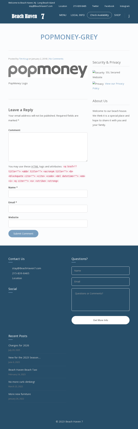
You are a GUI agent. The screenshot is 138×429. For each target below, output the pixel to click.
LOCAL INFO (78, 15)
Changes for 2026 (18, 345)
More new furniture (19, 394)
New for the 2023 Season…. (24, 357)
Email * (12, 202)
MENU (62, 15)
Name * (13, 187)
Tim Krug (23, 58)
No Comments (56, 58)
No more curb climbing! (21, 381)
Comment (14, 130)
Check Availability (99, 15)
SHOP (117, 15)
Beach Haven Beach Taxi (22, 369)
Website (13, 217)
